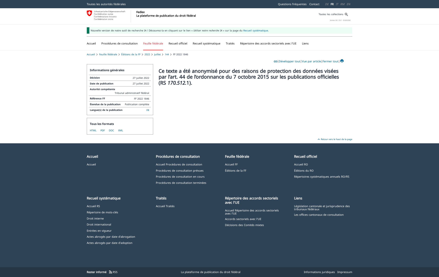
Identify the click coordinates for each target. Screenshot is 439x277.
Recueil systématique (255, 30)
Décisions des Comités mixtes (244, 225)
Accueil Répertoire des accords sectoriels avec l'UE (252, 212)
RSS (113, 272)
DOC (111, 130)
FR (332, 4)
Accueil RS (93, 206)
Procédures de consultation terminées (181, 182)
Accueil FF (231, 164)
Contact (314, 4)
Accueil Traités (165, 206)
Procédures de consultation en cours (180, 176)
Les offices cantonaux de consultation (319, 214)
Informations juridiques (319, 272)
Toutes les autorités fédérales (106, 4)
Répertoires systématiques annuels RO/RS (321, 176)
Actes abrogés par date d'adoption (109, 243)
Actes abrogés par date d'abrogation (111, 236)
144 (167, 54)
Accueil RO (301, 164)
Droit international (99, 224)
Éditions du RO (304, 170)
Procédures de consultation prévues (180, 170)
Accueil (91, 54)
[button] (119, 43)
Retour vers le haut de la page (334, 139)
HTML (93, 130)
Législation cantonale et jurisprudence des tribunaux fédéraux (322, 207)
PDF (102, 130)
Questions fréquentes (292, 4)
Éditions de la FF (130, 54)
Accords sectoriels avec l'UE (243, 219)
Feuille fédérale (108, 54)
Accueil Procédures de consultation (179, 164)
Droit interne (95, 218)
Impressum (344, 272)
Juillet (157, 54)
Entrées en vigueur (99, 230)
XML (120, 130)
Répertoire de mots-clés (102, 212)
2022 (147, 54)
